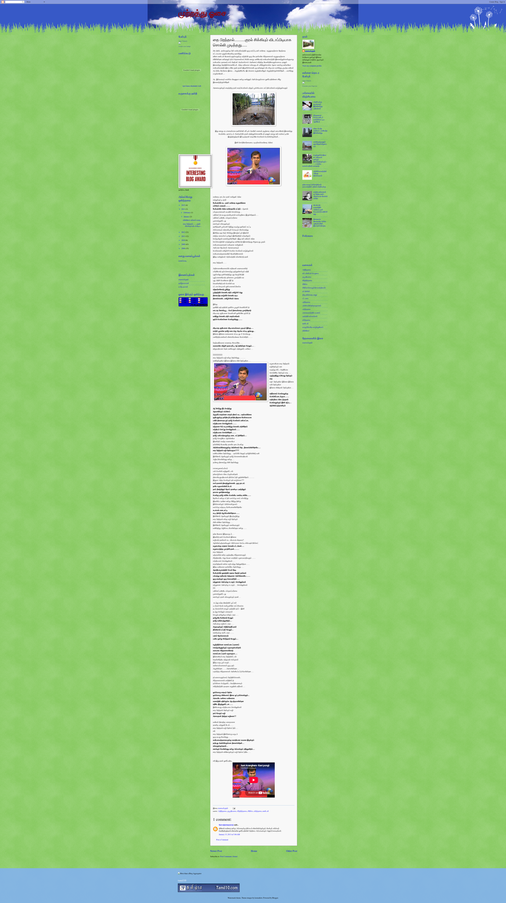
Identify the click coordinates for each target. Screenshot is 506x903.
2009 (183, 244)
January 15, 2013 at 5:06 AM (229, 834)
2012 (183, 232)
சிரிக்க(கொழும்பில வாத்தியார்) (314, 287)
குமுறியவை (231, 811)
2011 (183, 236)
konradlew (258, 898)
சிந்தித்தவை (242, 811)
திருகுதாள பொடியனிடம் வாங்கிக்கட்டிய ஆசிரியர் (319, 118)
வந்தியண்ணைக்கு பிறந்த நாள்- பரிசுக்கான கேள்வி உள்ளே (320, 195)
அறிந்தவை (222, 811)
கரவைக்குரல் (223, 808)
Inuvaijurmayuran (226, 824)
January (187, 216)
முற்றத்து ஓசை (203, 12)
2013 (183, 209)
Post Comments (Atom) (229, 856)
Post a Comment (222, 839)
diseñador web (196, 86)
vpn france (186, 86)
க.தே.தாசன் (183, 286)
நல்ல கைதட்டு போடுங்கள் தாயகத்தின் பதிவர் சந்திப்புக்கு (314, 185)
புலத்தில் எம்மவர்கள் (309, 316)
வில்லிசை (306, 330)
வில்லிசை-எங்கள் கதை (192, 220)
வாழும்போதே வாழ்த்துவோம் (312, 327)
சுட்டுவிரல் (306, 291)
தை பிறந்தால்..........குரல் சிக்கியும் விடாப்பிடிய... (192, 225)
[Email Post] (233, 808)
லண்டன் (266, 811)
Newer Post (216, 851)
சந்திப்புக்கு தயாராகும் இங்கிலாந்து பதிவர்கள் (317, 105)
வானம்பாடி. (183, 260)
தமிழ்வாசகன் (184, 283)
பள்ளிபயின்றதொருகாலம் (311, 305)
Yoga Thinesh (183, 41)
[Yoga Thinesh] (180, 43)
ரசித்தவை (306, 320)
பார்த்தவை (258, 811)
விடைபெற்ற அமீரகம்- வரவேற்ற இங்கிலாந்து (320, 130)
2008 (183, 248)
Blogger (275, 898)
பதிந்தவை (306, 302)
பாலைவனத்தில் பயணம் (311, 312)
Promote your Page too (309, 86)
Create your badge (185, 46)
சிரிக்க (250, 811)
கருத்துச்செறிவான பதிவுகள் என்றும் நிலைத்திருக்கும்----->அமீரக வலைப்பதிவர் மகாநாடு (314, 160)
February (187, 212)
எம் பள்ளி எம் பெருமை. (310, 273)
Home (254, 851)
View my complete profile (312, 65)
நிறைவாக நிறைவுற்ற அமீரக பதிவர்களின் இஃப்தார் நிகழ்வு (319, 222)
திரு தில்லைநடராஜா (309, 294)
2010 (183, 240)
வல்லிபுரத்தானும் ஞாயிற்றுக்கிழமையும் (320, 144)
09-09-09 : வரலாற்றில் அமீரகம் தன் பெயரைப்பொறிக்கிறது (320, 209)
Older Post (291, 851)
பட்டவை (305, 298)
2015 (183, 205)
